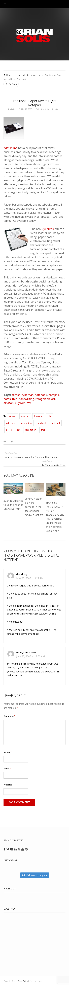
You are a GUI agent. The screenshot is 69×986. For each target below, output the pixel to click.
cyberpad (27, 395)
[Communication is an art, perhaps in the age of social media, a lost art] (35, 488)
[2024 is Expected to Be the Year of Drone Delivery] (13, 489)
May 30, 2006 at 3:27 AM (29, 578)
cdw (29, 403)
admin (12, 109)
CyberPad (48, 229)
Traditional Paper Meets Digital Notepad (34, 103)
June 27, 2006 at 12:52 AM (30, 656)
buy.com (20, 403)
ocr (53, 399)
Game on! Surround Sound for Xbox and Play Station (30, 457)
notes (7, 399)
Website (8, 784)
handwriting (26, 399)
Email (7, 768)
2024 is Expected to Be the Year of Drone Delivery (13, 504)
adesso (16, 395)
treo (14, 399)
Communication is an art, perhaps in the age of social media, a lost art (34, 506)
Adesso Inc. (10, 148)
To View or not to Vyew (53, 465)
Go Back (12, 83)
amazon (9, 403)
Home (9, 75)
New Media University (29, 75)
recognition (42, 399)
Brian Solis (34, 35)
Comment (9, 715)
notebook (41, 395)
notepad (53, 395)
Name (8, 752)
